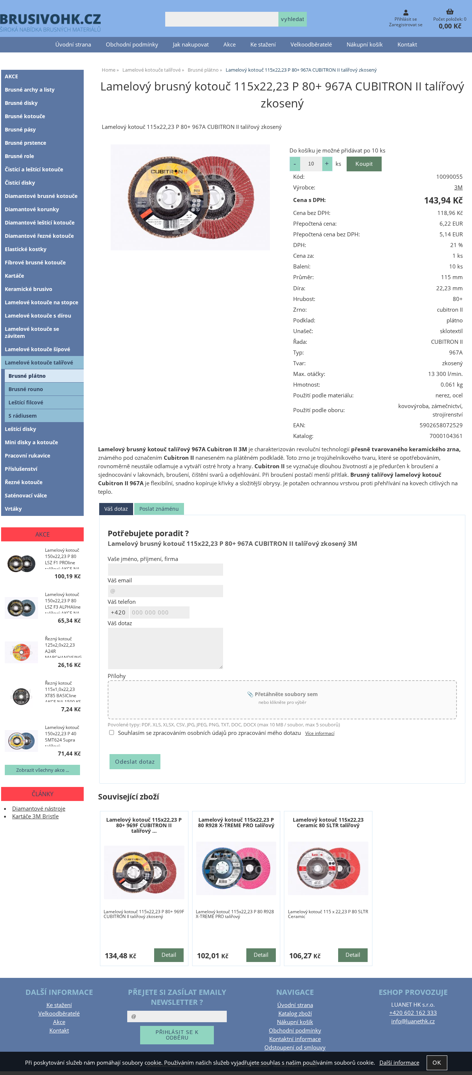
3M (458, 187)
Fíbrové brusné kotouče (35, 262)
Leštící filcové (25, 402)
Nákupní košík (365, 44)
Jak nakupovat (191, 44)
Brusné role (19, 156)
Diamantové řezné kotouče (39, 235)
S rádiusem (22, 415)
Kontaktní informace (295, 1039)
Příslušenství (21, 468)
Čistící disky (20, 182)
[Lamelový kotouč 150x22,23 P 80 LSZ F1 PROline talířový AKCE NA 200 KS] (21, 564)
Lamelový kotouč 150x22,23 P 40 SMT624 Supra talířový (62, 735)
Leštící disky (20, 428)
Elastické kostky (25, 249)
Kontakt (407, 44)
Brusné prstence (25, 142)
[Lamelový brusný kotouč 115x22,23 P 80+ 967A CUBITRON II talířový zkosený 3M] (190, 197)
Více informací (319, 733)
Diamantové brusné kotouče (41, 195)
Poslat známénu (159, 508)
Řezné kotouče (23, 482)
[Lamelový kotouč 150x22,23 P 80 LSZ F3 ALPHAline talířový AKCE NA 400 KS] (21, 609)
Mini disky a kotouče (31, 442)
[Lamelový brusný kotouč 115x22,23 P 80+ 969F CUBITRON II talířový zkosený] (144, 872)
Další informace (399, 1063)
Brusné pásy (20, 129)
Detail (169, 955)
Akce (229, 44)
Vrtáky (13, 508)
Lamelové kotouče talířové (39, 362)
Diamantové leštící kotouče (39, 222)
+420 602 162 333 (413, 1013)
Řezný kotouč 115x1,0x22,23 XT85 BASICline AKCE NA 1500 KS (63, 691)
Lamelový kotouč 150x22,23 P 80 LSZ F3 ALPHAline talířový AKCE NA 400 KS (63, 602)
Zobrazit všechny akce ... (42, 770)
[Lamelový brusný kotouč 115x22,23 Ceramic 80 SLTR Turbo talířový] (328, 868)
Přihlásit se (406, 19)
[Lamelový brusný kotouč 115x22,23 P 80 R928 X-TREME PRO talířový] (236, 868)
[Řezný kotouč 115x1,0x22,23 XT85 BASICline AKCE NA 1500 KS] (21, 697)
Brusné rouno (25, 389)
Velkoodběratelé (311, 44)
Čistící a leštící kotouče (34, 169)
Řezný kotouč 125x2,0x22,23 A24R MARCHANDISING (63, 647)
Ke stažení (263, 44)
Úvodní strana (73, 44)
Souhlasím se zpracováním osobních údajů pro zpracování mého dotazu (209, 733)
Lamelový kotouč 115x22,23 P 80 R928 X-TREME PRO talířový (236, 822)
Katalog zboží (295, 1013)
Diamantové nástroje (38, 808)
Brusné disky (21, 102)
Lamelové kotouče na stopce (41, 302)
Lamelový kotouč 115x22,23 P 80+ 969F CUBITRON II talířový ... (144, 825)
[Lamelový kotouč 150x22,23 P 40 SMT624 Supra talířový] (21, 742)
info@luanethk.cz (413, 1021)
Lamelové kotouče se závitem (32, 332)
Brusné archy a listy (30, 89)
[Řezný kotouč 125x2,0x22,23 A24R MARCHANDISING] (21, 653)
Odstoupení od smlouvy (295, 1047)
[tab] (116, 509)
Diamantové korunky (32, 209)
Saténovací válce (26, 495)
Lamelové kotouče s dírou (38, 315)
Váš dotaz (116, 508)
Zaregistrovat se (406, 24)
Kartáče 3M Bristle (35, 816)
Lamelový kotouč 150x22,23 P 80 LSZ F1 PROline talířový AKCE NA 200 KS (62, 558)
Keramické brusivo (28, 288)
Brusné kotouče (25, 116)
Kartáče (14, 275)
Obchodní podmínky (132, 44)
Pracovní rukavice (27, 455)
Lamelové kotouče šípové (37, 349)
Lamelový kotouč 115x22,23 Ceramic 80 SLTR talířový (328, 822)
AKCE (11, 76)
